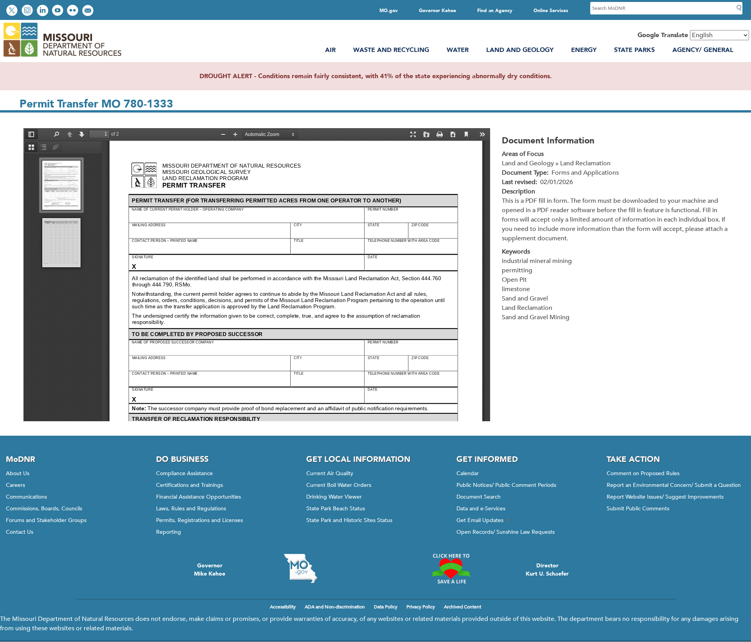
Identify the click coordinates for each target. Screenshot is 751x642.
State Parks (634, 50)
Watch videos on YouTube (58, 11)
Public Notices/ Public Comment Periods (506, 485)
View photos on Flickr (73, 11)
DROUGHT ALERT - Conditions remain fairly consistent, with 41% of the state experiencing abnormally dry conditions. (375, 76)
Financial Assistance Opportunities (198, 497)
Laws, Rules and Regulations (191, 508)
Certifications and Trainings (189, 485)
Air (330, 50)
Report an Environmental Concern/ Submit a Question (674, 485)
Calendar (467, 473)
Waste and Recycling (391, 50)
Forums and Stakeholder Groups (46, 520)
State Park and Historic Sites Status (349, 520)
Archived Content (462, 606)
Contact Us (19, 532)
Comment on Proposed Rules (643, 473)
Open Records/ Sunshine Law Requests (505, 532)
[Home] (62, 57)
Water (458, 50)
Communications (26, 497)
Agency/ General (702, 50)
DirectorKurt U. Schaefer (547, 570)
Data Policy (385, 606)
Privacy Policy (420, 606)
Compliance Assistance (184, 473)
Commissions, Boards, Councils (44, 508)
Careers (15, 485)
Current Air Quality (329, 473)
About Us (17, 473)
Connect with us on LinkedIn (43, 11)
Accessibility (283, 606)
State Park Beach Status (335, 508)
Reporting (168, 532)
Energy (583, 50)
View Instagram (28, 11)
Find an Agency (494, 10)
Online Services (551, 10)
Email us (88, 11)
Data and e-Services (480, 508)
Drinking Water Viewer (334, 497)
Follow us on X (13, 11)
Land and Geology (519, 50)
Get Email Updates (479, 520)
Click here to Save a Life (451, 568)
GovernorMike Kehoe (209, 570)
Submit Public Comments (638, 508)
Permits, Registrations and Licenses (199, 520)
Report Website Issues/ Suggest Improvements (665, 497)
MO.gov (388, 10)
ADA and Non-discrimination (335, 606)
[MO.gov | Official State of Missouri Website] (300, 568)
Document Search (478, 497)
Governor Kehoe (437, 10)
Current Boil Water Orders (338, 485)
